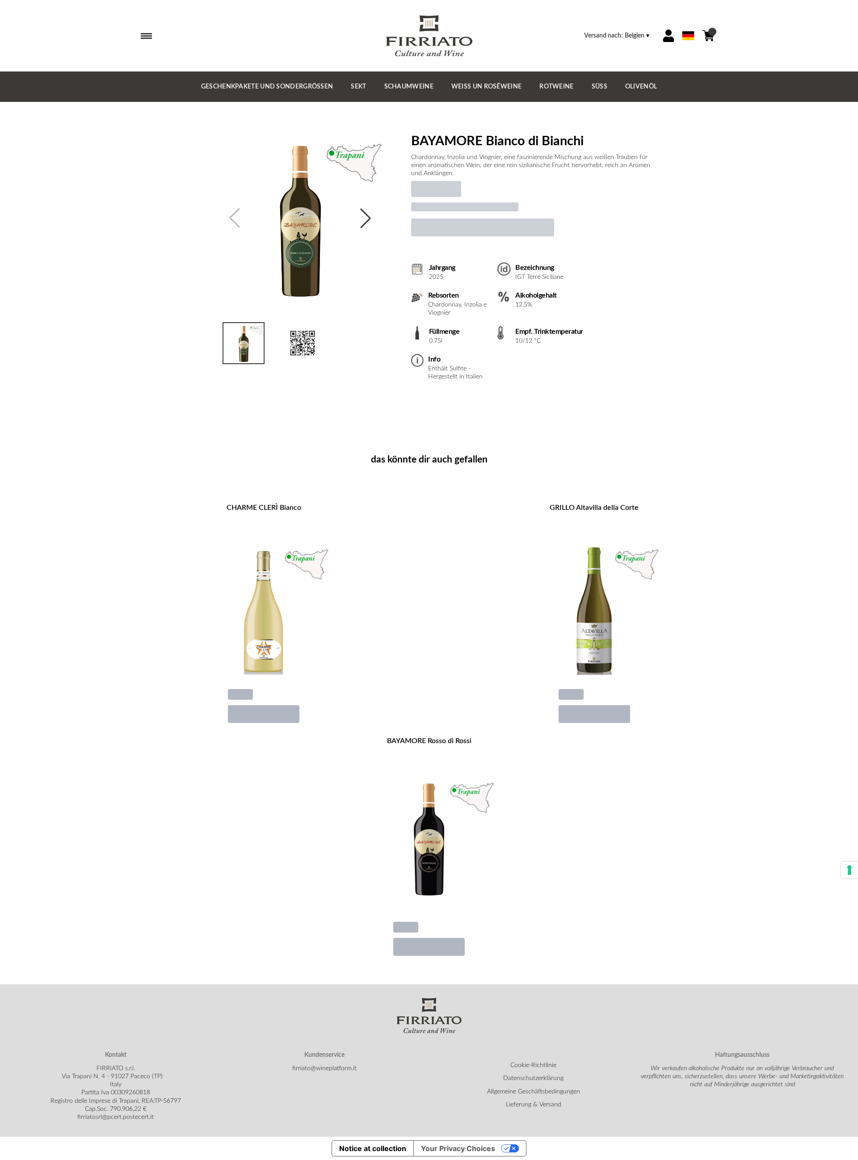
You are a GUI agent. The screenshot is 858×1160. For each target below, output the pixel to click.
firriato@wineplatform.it (324, 1068)
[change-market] (617, 36)
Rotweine (556, 87)
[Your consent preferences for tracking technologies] (849, 870)
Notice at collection (372, 1148)
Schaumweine (408, 87)
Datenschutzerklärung (533, 1078)
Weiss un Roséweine (486, 87)
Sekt (358, 87)
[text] (534, 165)
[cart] (708, 35)
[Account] (668, 35)
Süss (599, 87)
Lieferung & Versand (533, 1104)
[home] (429, 35)
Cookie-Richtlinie (533, 1065)
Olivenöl (641, 87)
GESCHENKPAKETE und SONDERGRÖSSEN (267, 87)
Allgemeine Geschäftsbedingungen (533, 1092)
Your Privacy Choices (458, 1148)
